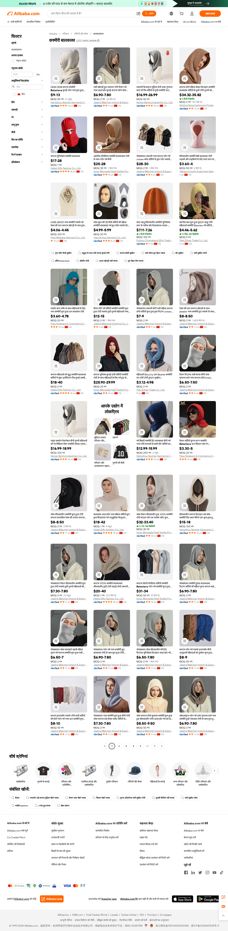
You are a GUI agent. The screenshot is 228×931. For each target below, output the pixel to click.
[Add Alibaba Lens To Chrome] (52, 898)
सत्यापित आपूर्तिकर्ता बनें (194, 851)
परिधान (66, 33)
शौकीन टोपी (84, 261)
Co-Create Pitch (16, 837)
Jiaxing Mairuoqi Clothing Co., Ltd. (112, 323)
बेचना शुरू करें (190, 837)
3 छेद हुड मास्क (44, 805)
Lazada (114, 914)
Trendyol (152, 914)
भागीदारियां (188, 857)
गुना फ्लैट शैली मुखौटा (63, 253)
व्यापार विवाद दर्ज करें (148, 844)
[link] (223, 897)
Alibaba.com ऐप (129, 898)
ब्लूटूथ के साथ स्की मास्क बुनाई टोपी (96, 253)
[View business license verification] (146, 925)
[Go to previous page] (105, 746)
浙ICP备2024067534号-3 (205, 925)
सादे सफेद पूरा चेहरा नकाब (155, 253)
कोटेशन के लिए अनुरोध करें (106, 837)
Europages (166, 914)
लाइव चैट (144, 837)
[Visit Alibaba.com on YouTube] (214, 872)
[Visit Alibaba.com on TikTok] (221, 872)
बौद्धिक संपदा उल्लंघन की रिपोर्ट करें (155, 857)
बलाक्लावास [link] (98, 33)
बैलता (17, 798)
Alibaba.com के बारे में (18, 823)
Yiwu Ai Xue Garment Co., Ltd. (110, 237)
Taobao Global (128, 914)
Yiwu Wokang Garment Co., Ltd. (68, 237)
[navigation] (27, 390)
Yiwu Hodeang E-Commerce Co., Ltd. (69, 323)
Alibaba (53, 33)
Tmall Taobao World (96, 914)
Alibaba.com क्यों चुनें (17, 830)
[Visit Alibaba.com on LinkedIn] (193, 872)
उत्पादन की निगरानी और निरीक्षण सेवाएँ (67, 857)
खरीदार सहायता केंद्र (149, 830)
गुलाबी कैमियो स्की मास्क (165, 798)
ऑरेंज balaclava (62, 261)
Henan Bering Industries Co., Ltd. (154, 102)
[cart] (182, 14)
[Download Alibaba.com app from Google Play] (209, 898)
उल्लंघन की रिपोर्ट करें (149, 864)
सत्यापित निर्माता (102, 830)
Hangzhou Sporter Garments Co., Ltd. (69, 102)
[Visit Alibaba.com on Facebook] (186, 872)
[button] (138, 13)
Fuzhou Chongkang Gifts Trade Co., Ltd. (154, 240)
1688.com (77, 914)
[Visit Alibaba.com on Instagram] (207, 872)
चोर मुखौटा (179, 253)
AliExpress (63, 914)
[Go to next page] (162, 746)
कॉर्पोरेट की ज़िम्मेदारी (16, 844)
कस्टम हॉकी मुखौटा (127, 253)
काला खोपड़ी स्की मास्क (108, 261)
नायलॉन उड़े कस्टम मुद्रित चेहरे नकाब (44, 798)
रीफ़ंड (142, 851)
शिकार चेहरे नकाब (103, 798)
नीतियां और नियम (58, 864)
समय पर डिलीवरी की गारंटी (62, 844)
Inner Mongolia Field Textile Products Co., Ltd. (112, 171)
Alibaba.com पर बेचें (194, 830)
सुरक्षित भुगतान (57, 830)
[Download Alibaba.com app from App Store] (182, 898)
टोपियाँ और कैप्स (81, 33)
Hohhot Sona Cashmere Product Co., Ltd (197, 105)
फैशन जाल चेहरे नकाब (77, 798)
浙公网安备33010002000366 (172, 925)
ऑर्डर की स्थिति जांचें (193, 844)
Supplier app (109, 898)
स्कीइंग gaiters (21, 805)
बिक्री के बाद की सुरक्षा (61, 851)
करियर (10, 851)
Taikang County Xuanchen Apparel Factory (197, 171)
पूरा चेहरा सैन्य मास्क (135, 261)
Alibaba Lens (21, 898)
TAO (141, 914)
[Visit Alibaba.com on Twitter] (200, 872)
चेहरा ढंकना (65, 805)
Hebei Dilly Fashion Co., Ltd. (66, 168)
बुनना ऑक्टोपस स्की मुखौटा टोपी (132, 798)
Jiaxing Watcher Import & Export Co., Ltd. (112, 102)
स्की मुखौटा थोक (191, 798)
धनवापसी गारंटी (58, 837)
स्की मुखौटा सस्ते (200, 253)
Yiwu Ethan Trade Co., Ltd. (193, 240)
